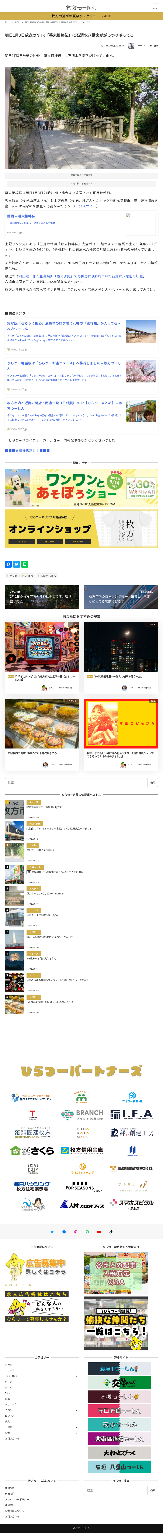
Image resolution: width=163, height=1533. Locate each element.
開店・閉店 (11, 1375)
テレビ (13, 575)
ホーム (8, 1364)
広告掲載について (14, 1510)
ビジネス (9, 1415)
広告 (7, 1432)
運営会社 (9, 1505)
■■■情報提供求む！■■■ (27, 450)
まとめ (8, 1387)
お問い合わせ (12, 1438)
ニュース (9, 1370)
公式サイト (87, 205)
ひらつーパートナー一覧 (18, 1284)
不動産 (8, 1427)
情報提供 (9, 1488)
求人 (7, 1421)
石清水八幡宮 (48, 575)
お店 (7, 1393)
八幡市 (28, 575)
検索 (152, 782)
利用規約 (9, 1493)
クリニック (11, 1404)
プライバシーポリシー (17, 1499)
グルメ (8, 1381)
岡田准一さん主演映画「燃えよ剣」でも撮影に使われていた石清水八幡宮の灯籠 (81, 276)
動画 (7, 1398)
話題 (156, 45)
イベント (9, 1410)
